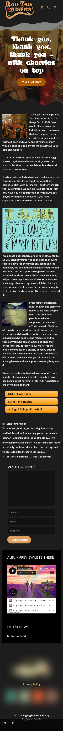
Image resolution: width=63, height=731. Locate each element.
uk (34, 451)
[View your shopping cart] (42, 7)
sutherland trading (21, 451)
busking (21, 428)
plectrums (38, 447)
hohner (6, 437)
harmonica (51, 433)
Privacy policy (31, 684)
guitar (40, 433)
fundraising (29, 433)
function (17, 433)
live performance (43, 442)
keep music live (20, 437)
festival (6, 433)
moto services (24, 447)
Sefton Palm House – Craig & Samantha (29, 456)
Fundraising (19, 423)
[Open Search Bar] (48, 7)
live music (26, 442)
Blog (9, 423)
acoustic (11, 428)
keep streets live (40, 437)
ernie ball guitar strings (40, 428)
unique (41, 451)
